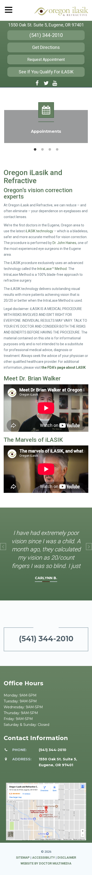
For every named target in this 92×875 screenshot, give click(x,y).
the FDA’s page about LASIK (63, 367)
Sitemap (23, 857)
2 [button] (42, 149)
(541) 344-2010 (46, 35)
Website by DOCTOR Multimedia (46, 863)
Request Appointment (46, 59)
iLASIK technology (39, 231)
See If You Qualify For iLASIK (46, 71)
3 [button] (49, 149)
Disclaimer (66, 857)
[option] (46, 122)
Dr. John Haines (64, 243)
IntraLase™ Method (52, 269)
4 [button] (57, 149)
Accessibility (43, 857)
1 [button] (35, 149)
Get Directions (46, 47)
